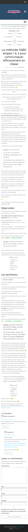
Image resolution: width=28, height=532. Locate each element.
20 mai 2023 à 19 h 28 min (6, 419)
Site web (3, 500)
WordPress (20, 527)
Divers (8, 410)
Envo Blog (16, 528)
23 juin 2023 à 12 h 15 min (9, 435)
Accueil (3, 26)
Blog (7, 26)
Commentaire (5, 466)
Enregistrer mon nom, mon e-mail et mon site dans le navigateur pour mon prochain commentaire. (13, 511)
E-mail (3, 493)
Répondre (5, 427)
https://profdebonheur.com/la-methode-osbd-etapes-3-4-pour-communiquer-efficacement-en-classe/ (15, 445)
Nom (3, 486)
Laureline (21, 67)
